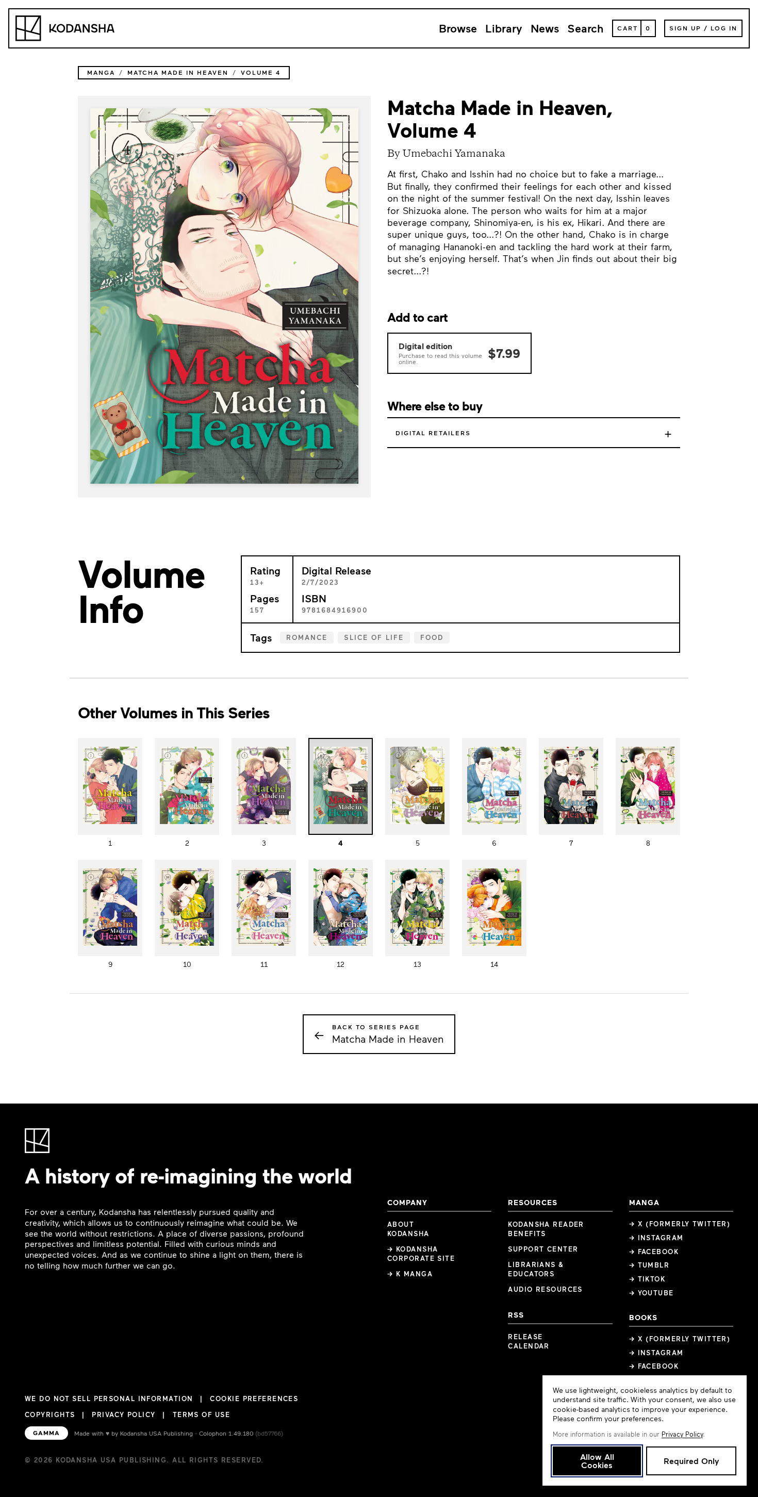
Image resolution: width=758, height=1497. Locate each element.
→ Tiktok (647, 1279)
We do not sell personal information (109, 1399)
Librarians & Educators (536, 1269)
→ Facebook (654, 1251)
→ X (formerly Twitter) (680, 1224)
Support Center (543, 1249)
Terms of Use (201, 1414)
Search (585, 28)
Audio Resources (545, 1289)
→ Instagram (656, 1237)
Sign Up (685, 27)
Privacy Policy (123, 1414)
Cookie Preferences (254, 1399)
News (545, 28)
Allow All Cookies (597, 1461)
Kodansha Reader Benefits (546, 1229)
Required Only (691, 1461)
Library (503, 28)
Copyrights (50, 1414)
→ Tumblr (649, 1265)
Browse (458, 28)
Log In (724, 27)
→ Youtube (651, 1293)
